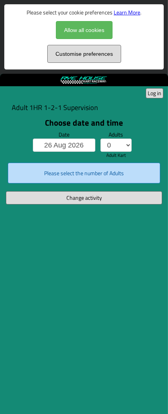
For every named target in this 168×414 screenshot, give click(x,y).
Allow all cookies (84, 30)
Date (64, 134)
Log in (154, 93)
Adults (116, 134)
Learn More (127, 12)
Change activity (84, 198)
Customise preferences (84, 54)
